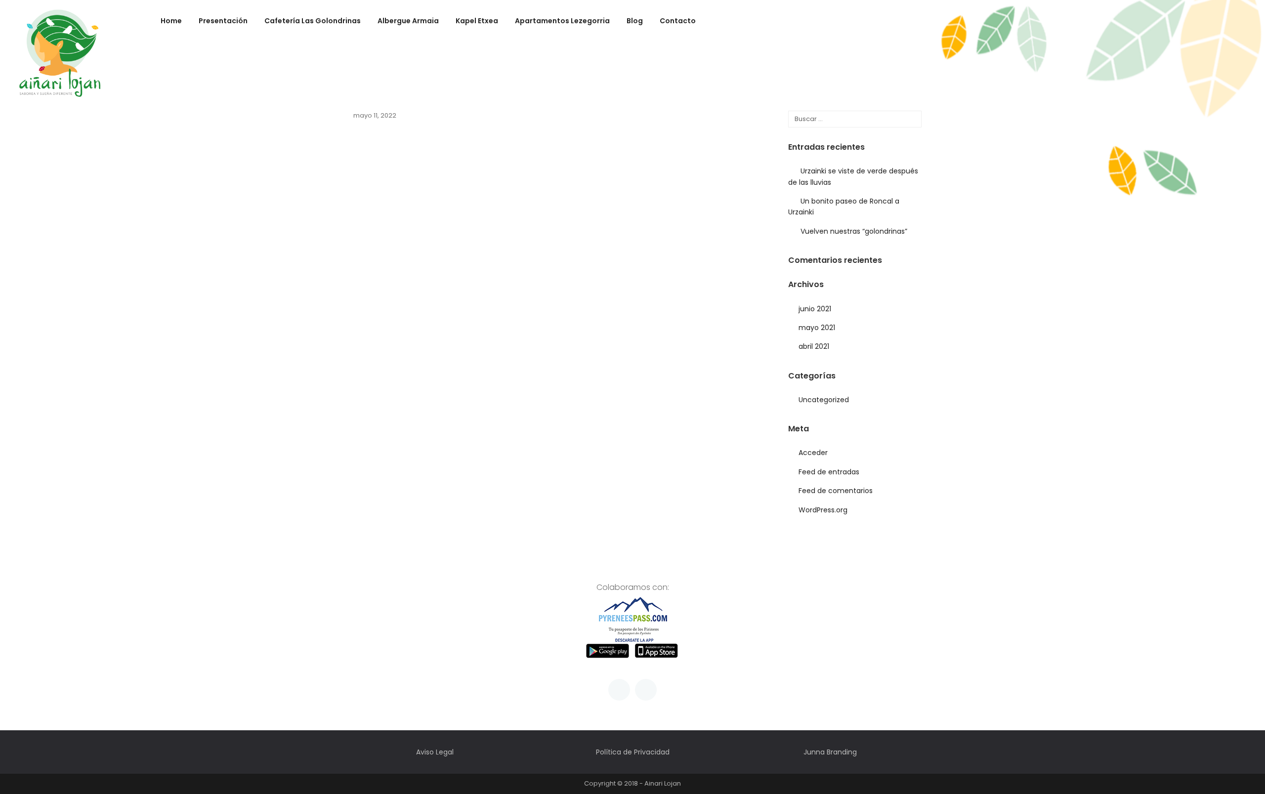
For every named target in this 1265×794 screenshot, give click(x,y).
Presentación (223, 21)
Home (171, 21)
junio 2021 (815, 309)
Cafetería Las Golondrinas (312, 21)
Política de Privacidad (633, 752)
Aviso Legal (435, 752)
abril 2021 (814, 346)
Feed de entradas (829, 472)
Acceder (813, 453)
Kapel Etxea (477, 21)
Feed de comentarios (836, 491)
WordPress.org (823, 510)
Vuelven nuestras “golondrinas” (854, 231)
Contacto (678, 21)
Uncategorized (824, 400)
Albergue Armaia (408, 21)
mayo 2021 (817, 328)
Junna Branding (830, 752)
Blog (635, 21)
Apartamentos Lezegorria (562, 21)
